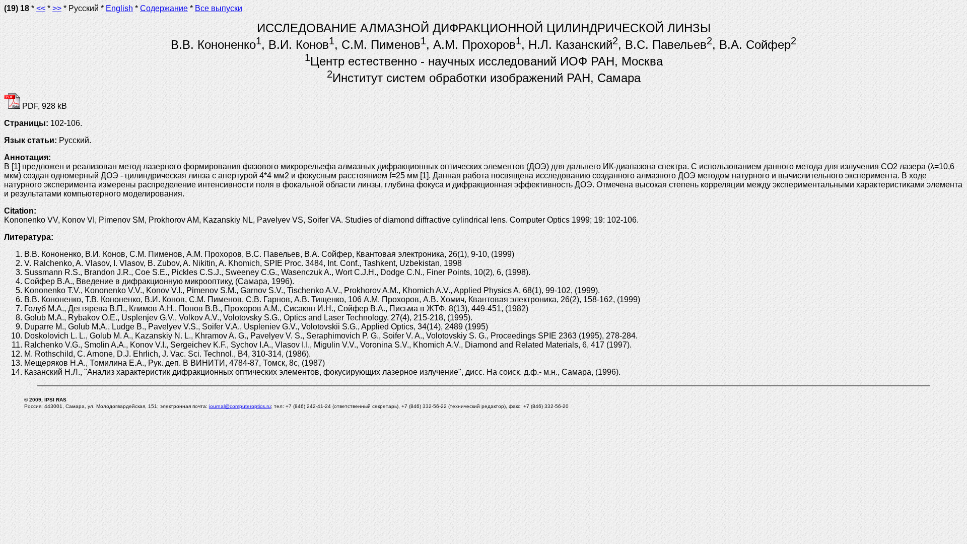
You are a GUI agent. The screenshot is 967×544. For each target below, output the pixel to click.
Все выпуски (218, 8)
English (119, 8)
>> (56, 8)
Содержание (164, 8)
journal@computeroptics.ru (240, 406)
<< (40, 8)
